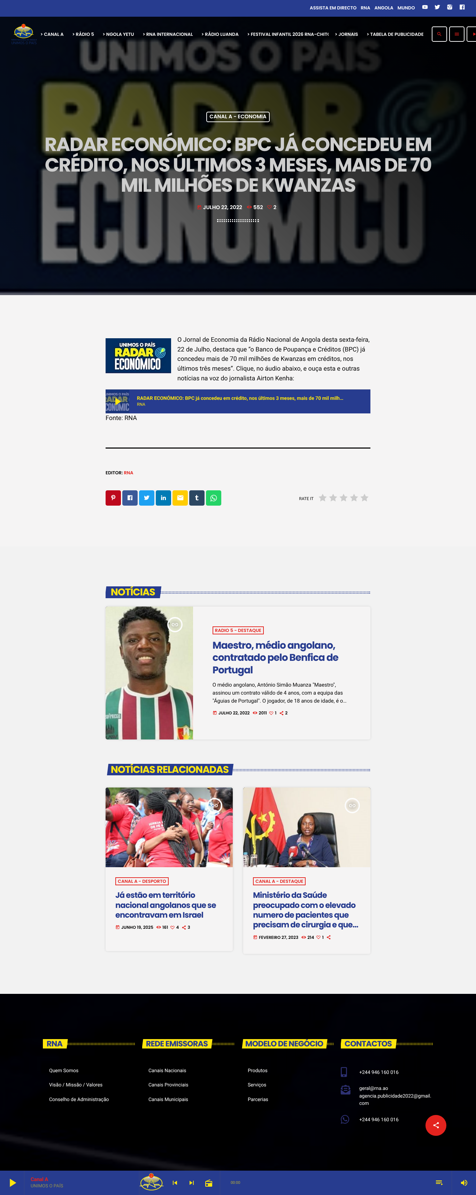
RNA (128, 472)
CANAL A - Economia (238, 117)
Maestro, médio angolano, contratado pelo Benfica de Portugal (275, 657)
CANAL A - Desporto (142, 881)
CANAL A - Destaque (279, 881)
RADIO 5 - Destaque (238, 630)
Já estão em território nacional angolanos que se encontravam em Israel (165, 904)
